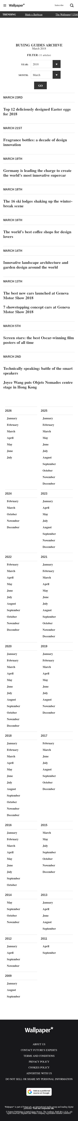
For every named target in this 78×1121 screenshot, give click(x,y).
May (9, 444)
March (11, 431)
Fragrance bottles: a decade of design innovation (35, 142)
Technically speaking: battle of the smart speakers (38, 370)
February (13, 425)
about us (39, 1044)
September (49, 464)
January (12, 418)
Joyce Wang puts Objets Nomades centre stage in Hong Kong (38, 384)
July (9, 457)
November (49, 477)
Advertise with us (39, 1073)
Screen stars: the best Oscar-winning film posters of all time (38, 340)
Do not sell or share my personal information (39, 1079)
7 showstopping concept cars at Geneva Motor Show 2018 (36, 309)
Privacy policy (39, 1061)
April (10, 438)
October (48, 470)
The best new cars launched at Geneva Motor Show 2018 (36, 295)
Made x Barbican (33, 14)
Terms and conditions (39, 1056)
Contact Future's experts (39, 1050)
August (47, 457)
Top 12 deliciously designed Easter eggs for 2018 (37, 111)
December (49, 483)
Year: (24, 64)
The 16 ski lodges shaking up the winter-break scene (37, 203)
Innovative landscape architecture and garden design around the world (35, 264)
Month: (23, 75)
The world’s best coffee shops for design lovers (37, 234)
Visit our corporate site (43, 1108)
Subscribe (59, 5)
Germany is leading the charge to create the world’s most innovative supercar (37, 172)
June (10, 451)
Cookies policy (39, 1067)
